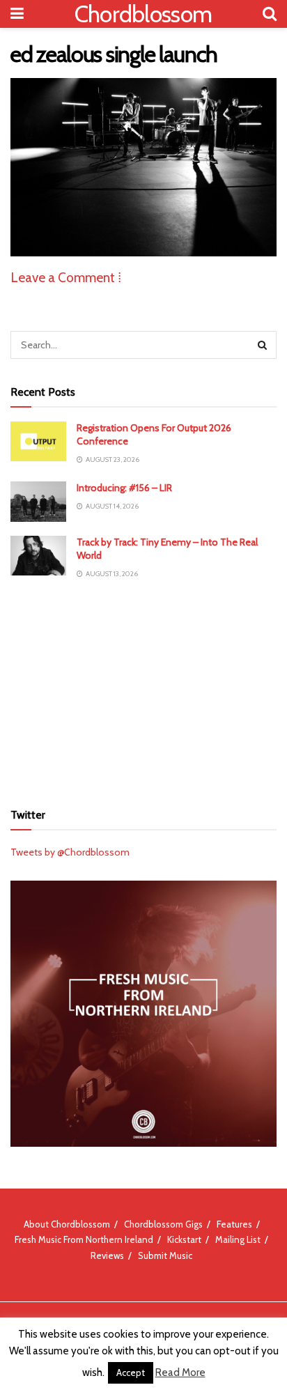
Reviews (107, 1255)
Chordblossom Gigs (163, 1224)
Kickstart (184, 1239)
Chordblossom (143, 14)
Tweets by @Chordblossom (70, 852)
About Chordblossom (67, 1224)
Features (234, 1224)
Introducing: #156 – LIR (124, 487)
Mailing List (238, 1239)
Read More (180, 1372)
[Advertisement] (143, 690)
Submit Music (165, 1255)
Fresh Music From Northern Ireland (84, 1239)
